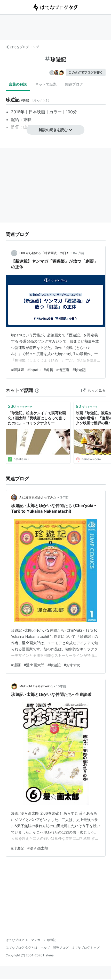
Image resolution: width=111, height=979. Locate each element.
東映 (27, 119)
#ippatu (34, 369)
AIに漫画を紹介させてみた (37, 497)
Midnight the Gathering (35, 686)
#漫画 (16, 665)
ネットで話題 (46, 84)
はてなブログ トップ (24, 47)
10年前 (61, 686)
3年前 (64, 497)
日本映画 (37, 111)
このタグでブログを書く (86, 72)
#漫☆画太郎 (34, 665)
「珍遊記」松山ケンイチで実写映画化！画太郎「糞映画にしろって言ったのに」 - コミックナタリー (37, 418)
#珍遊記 (79, 369)
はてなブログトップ (85, 947)
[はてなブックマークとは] (37, 390)
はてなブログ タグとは (21, 947)
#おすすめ (72, 665)
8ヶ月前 (78, 253)
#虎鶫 (48, 369)
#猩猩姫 (17, 369)
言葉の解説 (18, 84)
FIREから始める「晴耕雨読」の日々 (44, 253)
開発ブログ (60, 947)
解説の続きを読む (53, 129)
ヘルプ (45, 947)
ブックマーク (20, 406)
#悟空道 (62, 369)
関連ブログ (74, 84)
